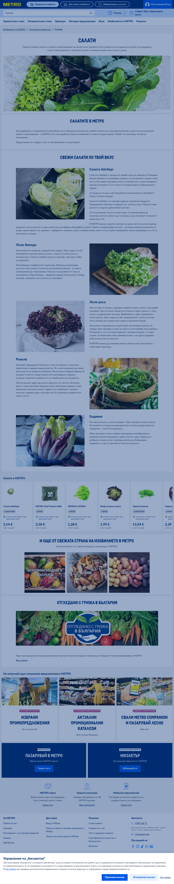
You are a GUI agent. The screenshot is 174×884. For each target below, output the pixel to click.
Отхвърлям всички (144, 877)
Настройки (10, 869)
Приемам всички (114, 877)
